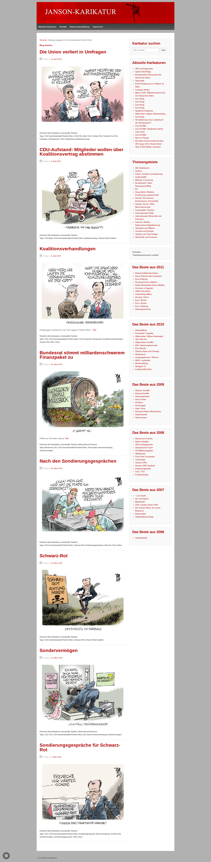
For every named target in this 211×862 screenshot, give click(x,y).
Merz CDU (87, 136)
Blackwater (140, 502)
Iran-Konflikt (140, 126)
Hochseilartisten (142, 396)
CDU (46, 339)
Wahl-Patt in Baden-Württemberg (150, 114)
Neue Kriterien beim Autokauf (148, 276)
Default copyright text (49, 858)
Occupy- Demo (142, 297)
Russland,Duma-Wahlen (146, 282)
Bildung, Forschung (144, 180)
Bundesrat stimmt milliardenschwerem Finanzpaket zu (82, 355)
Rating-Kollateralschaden (146, 273)
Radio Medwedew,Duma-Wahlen (150, 285)
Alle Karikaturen (54, 133)
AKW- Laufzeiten (142, 360)
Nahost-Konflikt (142, 393)
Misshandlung (141, 363)
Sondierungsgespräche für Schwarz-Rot (80, 747)
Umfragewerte (53, 139)
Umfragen (43, 139)
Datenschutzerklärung (79, 27)
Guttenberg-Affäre (143, 294)
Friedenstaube (141, 474)
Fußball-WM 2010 (143, 369)
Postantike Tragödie (144, 333)
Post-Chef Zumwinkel (145, 456)
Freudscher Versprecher (93, 339)
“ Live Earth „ (141, 496)
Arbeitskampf (141, 414)
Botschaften (140, 514)
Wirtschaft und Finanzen (87, 445)
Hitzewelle (139, 81)
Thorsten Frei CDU (110, 136)
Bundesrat (48, 448)
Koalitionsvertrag (90, 238)
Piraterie (139, 402)
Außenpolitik (140, 177)
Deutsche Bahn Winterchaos (148, 411)
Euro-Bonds (140, 348)
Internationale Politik (144, 213)
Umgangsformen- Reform (146, 357)
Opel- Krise (140, 408)
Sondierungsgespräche (94, 545)
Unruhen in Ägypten (144, 288)
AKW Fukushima (142, 291)
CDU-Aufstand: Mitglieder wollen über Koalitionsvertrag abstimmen (81, 152)
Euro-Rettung (141, 279)
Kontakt (63, 27)
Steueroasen (141, 417)
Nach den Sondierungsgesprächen (78, 461)
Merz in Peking (142, 138)
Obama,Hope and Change (147, 351)
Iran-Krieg (139, 99)
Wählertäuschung (82, 139)
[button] (6, 855)
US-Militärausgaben (144, 450)
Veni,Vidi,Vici (141, 339)
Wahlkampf (140, 453)
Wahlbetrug (70, 139)
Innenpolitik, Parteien (69, 133)
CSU (81, 339)
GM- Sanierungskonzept (146, 345)
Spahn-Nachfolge (143, 71)
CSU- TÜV (140, 471)
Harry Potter (140, 399)
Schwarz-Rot (97, 136)
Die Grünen (87, 735)
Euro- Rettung (141, 306)
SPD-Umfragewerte (144, 68)
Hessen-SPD (141, 462)
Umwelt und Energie (144, 231)
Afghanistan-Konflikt (144, 342)
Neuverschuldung (105, 448)
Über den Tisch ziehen (113, 545)
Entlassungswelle (143, 468)
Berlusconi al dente (144, 438)
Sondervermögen (46, 451)
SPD (52, 342)
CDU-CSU (48, 735)
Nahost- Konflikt (142, 390)
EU (136, 189)
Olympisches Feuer (144, 447)
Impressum (98, 27)
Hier (94, 330)
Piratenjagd (140, 405)
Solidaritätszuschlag (144, 517)
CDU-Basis (48, 238)
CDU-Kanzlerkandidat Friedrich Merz (58, 136)
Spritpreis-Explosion (144, 111)
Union (62, 139)
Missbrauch (140, 354)
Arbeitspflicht (141, 330)
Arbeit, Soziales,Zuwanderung (148, 174)
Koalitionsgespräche (87, 834)
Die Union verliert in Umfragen (73, 51)
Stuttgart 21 (140, 366)
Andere (138, 171)
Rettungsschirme (143, 309)
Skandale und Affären (145, 228)
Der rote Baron (142, 499)
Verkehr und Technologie (146, 234)
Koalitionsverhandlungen (68, 248)
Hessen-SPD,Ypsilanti (145, 465)
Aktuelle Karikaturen (47, 27)
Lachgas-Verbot (142, 90)
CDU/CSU (78, 136)
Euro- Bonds (141, 300)
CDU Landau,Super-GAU (146, 505)
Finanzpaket (92, 448)
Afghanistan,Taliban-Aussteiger (149, 336)
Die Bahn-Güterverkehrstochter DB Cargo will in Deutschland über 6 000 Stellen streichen (149, 144)
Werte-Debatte (142, 441)
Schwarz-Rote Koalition (107, 238)
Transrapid (140, 459)
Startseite (43, 40)
